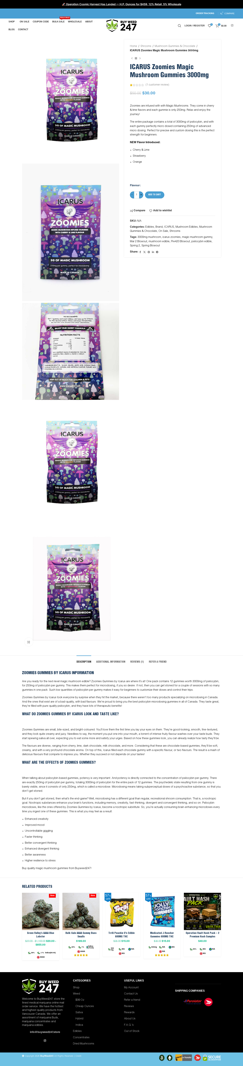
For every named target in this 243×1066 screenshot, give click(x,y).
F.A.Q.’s (129, 1025)
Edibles (149, 227)
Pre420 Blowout (180, 241)
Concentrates (81, 1037)
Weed (76, 994)
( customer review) (157, 85)
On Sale (163, 231)
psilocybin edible (201, 241)
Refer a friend (132, 1000)
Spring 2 (135, 246)
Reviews (129, 1006)
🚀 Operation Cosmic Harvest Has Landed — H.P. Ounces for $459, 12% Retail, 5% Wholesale (121, 4)
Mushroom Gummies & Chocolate (175, 46)
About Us (129, 1019)
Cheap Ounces (84, 1006)
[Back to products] (136, 58)
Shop (76, 987)
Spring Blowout (150, 246)
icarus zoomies (172, 237)
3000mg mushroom (149, 237)
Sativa (79, 1012)
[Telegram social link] (157, 252)
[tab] (83, 660)
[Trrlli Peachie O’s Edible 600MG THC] (121, 911)
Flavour (135, 185)
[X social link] (144, 252)
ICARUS (169, 227)
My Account (131, 987)
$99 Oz (79, 1000)
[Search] (179, 25)
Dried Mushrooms (83, 1044)
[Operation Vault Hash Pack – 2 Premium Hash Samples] (202, 911)
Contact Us (131, 994)
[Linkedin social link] (153, 252)
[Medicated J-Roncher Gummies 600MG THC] (162, 911)
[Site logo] (121, 26)
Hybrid (79, 1019)
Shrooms (145, 46)
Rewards (129, 1012)
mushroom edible (159, 241)
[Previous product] (132, 58)
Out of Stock (131, 1031)
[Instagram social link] (232, 25)
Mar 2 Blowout (138, 241)
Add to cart (154, 195)
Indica (79, 1025)
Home (133, 46)
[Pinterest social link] (149, 252)
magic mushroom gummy (197, 237)
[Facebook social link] (140, 252)
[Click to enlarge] (29, 642)
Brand (159, 227)
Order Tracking (205, 14)
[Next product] (140, 58)
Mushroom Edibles (187, 227)
